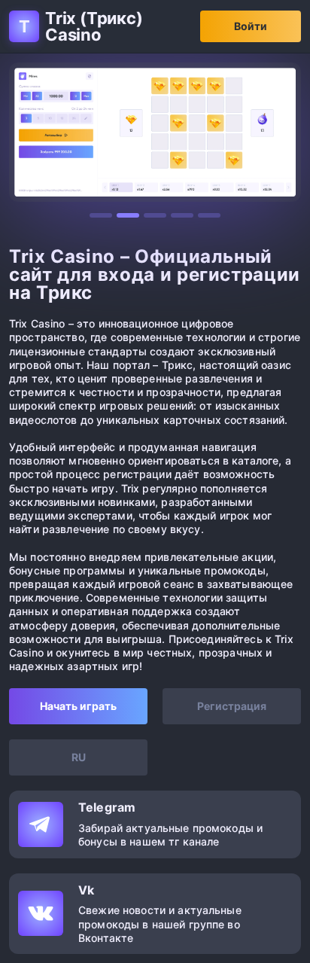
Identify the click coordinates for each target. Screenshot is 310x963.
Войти (250, 26)
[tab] (101, 215)
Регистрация (231, 705)
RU (78, 757)
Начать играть (78, 705)
